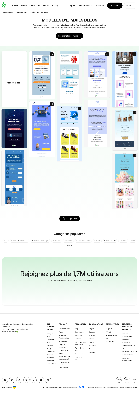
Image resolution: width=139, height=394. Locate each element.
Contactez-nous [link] (85, 5)
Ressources (43, 5)
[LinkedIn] (12, 380)
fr (74, 5)
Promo (69, 245)
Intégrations (63, 341)
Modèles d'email (28, 5)
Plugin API (109, 329)
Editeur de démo (64, 329)
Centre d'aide (79, 332)
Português (92, 345)
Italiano (91, 342)
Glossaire (78, 339)
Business (123, 241)
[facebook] (5, 380)
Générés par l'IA (110, 241)
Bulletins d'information (19, 241)
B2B (5, 241)
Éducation (78, 335)
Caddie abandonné (83, 241)
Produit (15, 5)
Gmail (133, 241)
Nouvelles (50, 345)
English (91, 329)
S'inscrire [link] (115, 5)
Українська (93, 349)
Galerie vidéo (79, 354)
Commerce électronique (40, 241)
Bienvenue (68, 241)
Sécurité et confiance (129, 351)
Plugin (61, 332)
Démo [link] (128, 5)
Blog (76, 329)
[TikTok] (34, 380)
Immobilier (56, 241)
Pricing (55, 5)
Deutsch (92, 332)
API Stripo (109, 332)
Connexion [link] (99, 5)
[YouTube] (41, 380)
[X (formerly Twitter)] (19, 380)
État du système (127, 355)
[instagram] (26, 380)
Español (92, 339)
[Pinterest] (48, 380)
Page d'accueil (7, 12)
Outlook (97, 241)
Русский (92, 352)
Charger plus (71, 218)
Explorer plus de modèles (69, 36)
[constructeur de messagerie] (4, 5)
